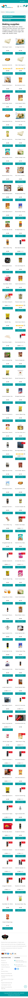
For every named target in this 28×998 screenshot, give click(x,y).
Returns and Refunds (6, 973)
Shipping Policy (5, 965)
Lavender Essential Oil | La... (7, 560)
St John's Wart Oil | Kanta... (7, 651)
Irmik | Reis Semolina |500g (20, 777)
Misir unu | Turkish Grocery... (7, 139)
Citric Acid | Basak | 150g (20, 265)
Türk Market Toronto (6, 985)
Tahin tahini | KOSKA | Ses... (20, 175)
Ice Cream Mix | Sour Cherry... (20, 560)
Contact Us (4, 962)
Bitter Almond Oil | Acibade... (7, 777)
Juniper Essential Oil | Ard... (7, 687)
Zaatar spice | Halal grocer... (20, 322)
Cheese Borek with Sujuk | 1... (7, 121)
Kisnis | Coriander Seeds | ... (7, 360)
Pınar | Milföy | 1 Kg (8, 524)
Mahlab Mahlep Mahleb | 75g (7, 193)
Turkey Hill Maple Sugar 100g (7, 922)
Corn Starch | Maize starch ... (7, 302)
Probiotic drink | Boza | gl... (7, 85)
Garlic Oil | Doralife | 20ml (20, 849)
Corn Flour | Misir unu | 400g (20, 432)
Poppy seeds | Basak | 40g (7, 378)
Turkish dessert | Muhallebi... (20, 103)
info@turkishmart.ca (21, 966)
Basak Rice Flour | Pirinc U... (7, 175)
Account (22, 1)
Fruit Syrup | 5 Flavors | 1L (7, 615)
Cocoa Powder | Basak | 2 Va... (20, 470)
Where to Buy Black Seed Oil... (7, 723)
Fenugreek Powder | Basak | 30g (7, 542)
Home (3, 12)
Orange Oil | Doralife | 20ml (7, 886)
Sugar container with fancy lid (20, 813)
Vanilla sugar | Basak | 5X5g (7, 103)
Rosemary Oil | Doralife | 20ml (20, 886)
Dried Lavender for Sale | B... (7, 669)
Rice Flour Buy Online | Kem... (7, 831)
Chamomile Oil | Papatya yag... (7, 813)
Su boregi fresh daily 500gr (20, 47)
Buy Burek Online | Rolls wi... (20, 488)
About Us (3, 960)
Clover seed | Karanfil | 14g (7, 795)
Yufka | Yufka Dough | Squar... (20, 65)
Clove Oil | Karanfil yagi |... (20, 795)
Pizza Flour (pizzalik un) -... (7, 414)
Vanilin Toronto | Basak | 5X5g (20, 579)
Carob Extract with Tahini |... (20, 723)
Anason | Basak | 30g (20, 414)
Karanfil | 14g (7, 322)
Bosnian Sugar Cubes (7, 741)
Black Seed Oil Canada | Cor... (20, 247)
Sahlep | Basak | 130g (20, 651)
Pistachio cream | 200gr (20, 302)
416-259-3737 (19, 964)
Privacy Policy (4, 971)
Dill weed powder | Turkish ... (20, 229)
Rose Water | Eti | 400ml (7, 904)
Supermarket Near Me (6, 982)
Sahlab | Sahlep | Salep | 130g (20, 157)
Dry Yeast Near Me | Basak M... (7, 229)
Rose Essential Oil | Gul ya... (20, 342)
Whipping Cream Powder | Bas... (20, 193)
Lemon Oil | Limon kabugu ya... (20, 705)
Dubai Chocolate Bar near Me (6, 987)
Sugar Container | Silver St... (7, 633)
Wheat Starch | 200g (20, 741)
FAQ (2, 969)
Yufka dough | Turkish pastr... (7, 47)
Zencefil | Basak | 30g (7, 579)
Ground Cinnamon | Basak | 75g (7, 396)
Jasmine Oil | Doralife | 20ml (20, 759)
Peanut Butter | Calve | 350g (20, 615)
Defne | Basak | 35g (7, 247)
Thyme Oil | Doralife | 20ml (7, 759)
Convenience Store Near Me (7, 980)
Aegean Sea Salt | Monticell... (7, 470)
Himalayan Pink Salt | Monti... (7, 506)
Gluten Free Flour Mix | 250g (20, 633)
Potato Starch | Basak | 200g (7, 432)
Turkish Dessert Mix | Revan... (7, 211)
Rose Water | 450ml (7, 283)
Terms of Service (5, 967)
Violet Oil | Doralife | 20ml (20, 867)
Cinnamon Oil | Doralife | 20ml (7, 849)
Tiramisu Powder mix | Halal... (20, 360)
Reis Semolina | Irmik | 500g (20, 85)
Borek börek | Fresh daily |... (20, 121)
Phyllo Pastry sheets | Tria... (7, 342)
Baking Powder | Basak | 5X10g (7, 157)
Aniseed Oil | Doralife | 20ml (20, 831)
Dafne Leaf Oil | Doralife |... (7, 867)
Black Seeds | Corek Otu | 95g (7, 705)
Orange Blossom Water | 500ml (7, 597)
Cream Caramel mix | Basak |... (20, 283)
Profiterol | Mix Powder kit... (20, 524)
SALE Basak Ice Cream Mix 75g (7, 488)
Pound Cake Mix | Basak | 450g (20, 687)
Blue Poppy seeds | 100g (20, 450)
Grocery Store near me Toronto (6, 976)
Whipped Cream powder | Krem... (20, 396)
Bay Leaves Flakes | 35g (20, 904)
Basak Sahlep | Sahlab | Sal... (20, 211)
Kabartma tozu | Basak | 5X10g (20, 542)
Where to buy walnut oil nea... (20, 669)
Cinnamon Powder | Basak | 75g (20, 506)
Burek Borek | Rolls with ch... (7, 65)
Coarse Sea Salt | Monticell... (7, 450)
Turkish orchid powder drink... (20, 597)
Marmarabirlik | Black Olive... (7, 265)
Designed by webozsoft (14, 995)
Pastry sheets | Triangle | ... (20, 139)
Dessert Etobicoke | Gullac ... (20, 378)
